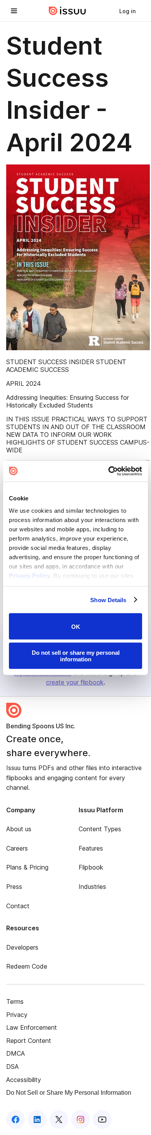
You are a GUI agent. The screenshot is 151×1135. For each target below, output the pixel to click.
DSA (12, 1066)
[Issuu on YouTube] (102, 1119)
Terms (15, 1001)
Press (14, 886)
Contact (17, 906)
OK (75, 626)
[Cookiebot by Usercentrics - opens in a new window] (108, 471)
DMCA (15, 1053)
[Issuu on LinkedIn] (37, 1119)
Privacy (16, 1015)
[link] (127, 11)
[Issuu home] (67, 11)
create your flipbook (75, 682)
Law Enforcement (31, 1027)
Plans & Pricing (27, 867)
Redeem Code (26, 966)
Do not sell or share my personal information (76, 655)
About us (18, 829)
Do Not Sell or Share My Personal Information (68, 1092)
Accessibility (23, 1080)
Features (91, 848)
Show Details (108, 599)
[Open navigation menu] (14, 11)
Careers (17, 848)
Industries (92, 886)
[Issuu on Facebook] (15, 1119)
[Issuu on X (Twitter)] (59, 1119)
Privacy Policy (29, 575)
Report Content (28, 1040)
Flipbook (91, 867)
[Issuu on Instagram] (80, 1119)
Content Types (100, 829)
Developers (22, 947)
